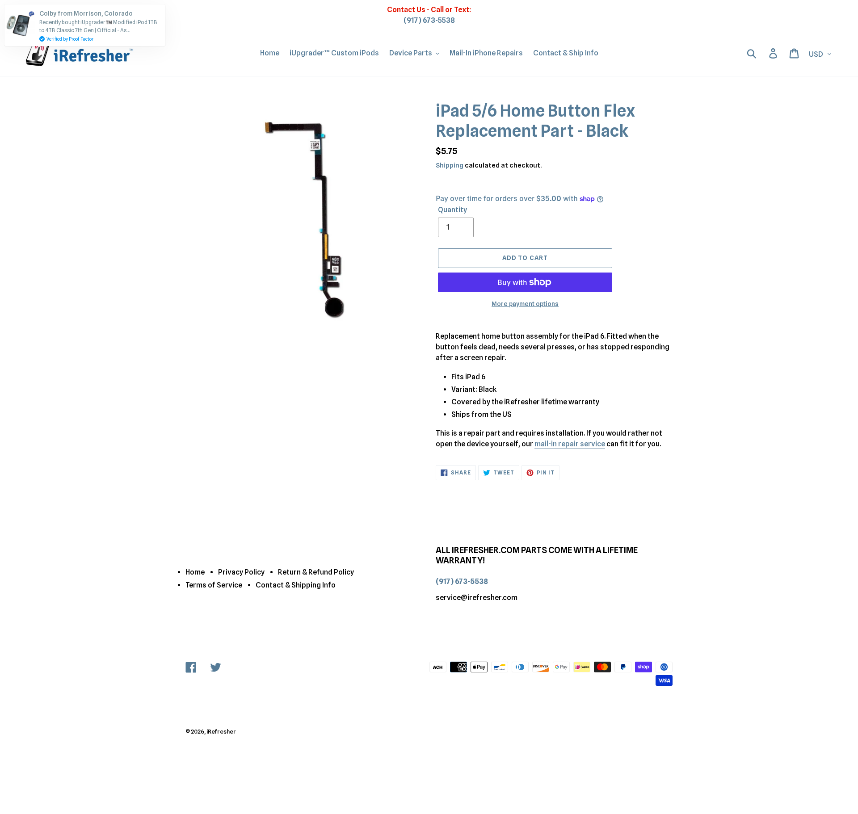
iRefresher (221, 731)
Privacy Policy (241, 572)
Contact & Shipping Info (296, 585)
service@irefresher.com (476, 597)
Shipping (449, 165)
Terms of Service (213, 585)
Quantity (452, 210)
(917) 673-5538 (429, 20)
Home (195, 572)
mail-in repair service (569, 444)
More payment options (525, 303)
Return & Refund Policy (316, 572)
